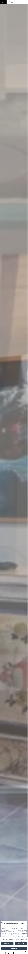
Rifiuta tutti (7, 943)
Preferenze (14, 948)
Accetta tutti (20, 943)
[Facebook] (25, 951)
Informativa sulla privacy (19, 941)
